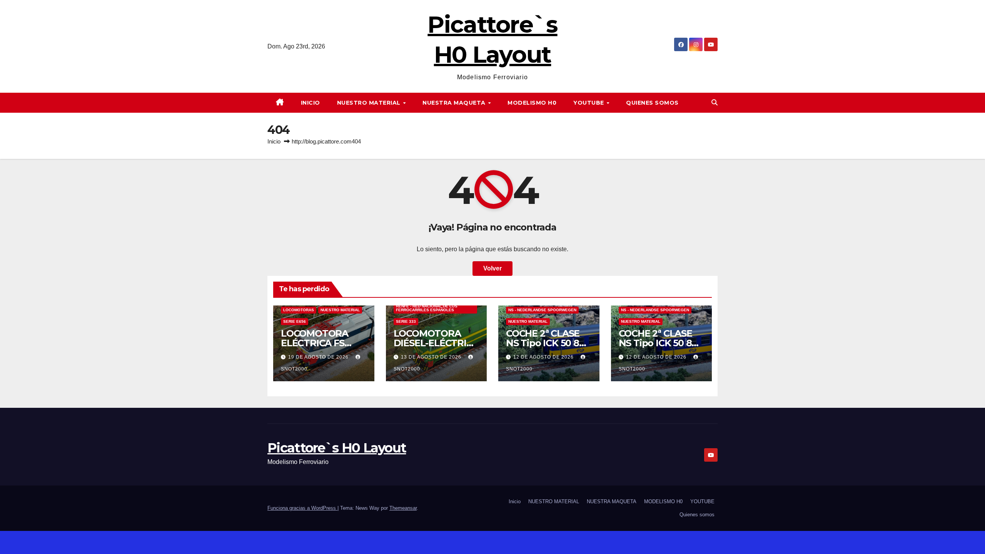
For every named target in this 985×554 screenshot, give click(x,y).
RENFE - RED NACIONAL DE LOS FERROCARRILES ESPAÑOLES (426, 308)
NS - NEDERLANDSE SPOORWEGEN (542, 310)
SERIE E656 (294, 321)
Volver (492, 268)
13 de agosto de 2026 (432, 357)
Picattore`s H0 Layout (336, 448)
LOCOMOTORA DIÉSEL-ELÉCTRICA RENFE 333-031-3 (436, 343)
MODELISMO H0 (532, 102)
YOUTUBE (589, 102)
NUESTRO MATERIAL (369, 102)
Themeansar (403, 508)
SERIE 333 (406, 321)
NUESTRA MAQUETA (454, 102)
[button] (714, 102)
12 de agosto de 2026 (544, 357)
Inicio (310, 102)
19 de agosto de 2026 (319, 357)
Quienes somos (652, 102)
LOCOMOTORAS (298, 310)
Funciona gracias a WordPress (302, 508)
